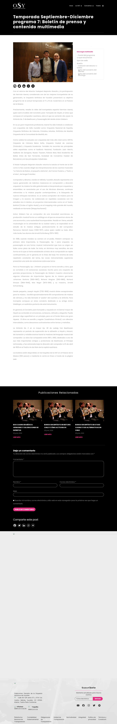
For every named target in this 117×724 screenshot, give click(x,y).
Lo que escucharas (84, 57)
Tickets (98, 6)
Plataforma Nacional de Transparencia (19, 719)
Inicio (71, 6)
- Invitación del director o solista (87, 67)
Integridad (82, 717)
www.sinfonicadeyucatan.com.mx (30, 359)
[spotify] (99, 705)
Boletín (80, 63)
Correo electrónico (68, 482)
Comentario (18, 459)
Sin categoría (26, 373)
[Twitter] (19, 86)
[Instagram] (89, 705)
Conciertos (88, 6)
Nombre (17, 482)
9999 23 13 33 (33, 709)
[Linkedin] (24, 86)
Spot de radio (82, 60)
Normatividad (71, 717)
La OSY (77, 6)
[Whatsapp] (28, 86)
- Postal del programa (86, 55)
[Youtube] (78, 705)
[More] (33, 86)
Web (15, 491)
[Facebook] (14, 86)
